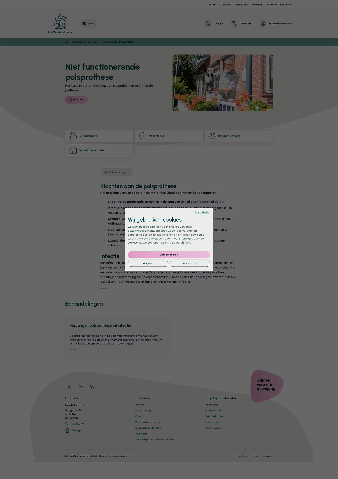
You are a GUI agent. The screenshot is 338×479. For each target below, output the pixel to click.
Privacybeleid (202, 212)
